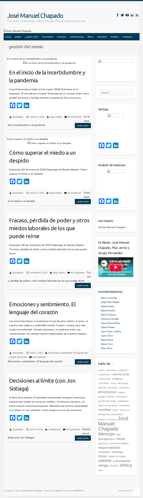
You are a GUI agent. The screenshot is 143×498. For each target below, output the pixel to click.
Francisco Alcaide (110, 319)
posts (18, 36)
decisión (102, 387)
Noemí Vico (107, 344)
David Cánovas (108, 314)
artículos (102, 36)
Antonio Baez (107, 306)
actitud (101, 370)
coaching (122, 370)
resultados (104, 451)
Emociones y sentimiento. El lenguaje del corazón (42, 308)
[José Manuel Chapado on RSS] (137, 15)
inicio (8, 36)
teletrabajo (117, 451)
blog (52, 117)
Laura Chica (107, 335)
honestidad (124, 405)
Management (106, 439)
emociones (107, 392)
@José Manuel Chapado (112, 227)
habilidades (123, 401)
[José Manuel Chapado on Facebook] (117, 15)
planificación (103, 443)
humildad (104, 409)
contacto (127, 36)
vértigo (103, 465)
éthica (126, 465)
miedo (120, 439)
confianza (117, 378)
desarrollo (113, 387)
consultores (103, 383)
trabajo (102, 456)
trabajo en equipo (117, 456)
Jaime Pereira (108, 327)
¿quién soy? (31, 36)
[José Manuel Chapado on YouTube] (127, 15)
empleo (121, 392)
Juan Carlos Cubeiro (111, 331)
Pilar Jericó (106, 348)
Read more (83, 125)
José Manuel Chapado (35, 15)
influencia (124, 410)
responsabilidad (109, 447)
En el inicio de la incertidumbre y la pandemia (47, 76)
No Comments (74, 117)
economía (124, 387)
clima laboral (111, 370)
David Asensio (108, 310)
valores (104, 460)
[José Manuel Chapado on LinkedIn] (132, 15)
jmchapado (18, 117)
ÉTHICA (114, 466)
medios (115, 36)
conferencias (77, 36)
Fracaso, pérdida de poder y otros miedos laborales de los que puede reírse (49, 228)
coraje (113, 383)
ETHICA (111, 397)
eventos (61, 36)
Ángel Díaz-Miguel (110, 302)
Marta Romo (107, 340)
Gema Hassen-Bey (110, 323)
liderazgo (106, 433)
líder (118, 434)
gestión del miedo (107, 401)
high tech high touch (107, 405)
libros (90, 36)
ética (100, 470)
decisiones (123, 383)
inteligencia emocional (110, 414)
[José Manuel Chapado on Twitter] (122, 15)
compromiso (104, 374)
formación (47, 36)
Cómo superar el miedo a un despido (42, 156)
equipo (102, 396)
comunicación (120, 374)
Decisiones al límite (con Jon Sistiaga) (42, 384)
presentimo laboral (119, 443)
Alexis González (109, 298)
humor (115, 410)
